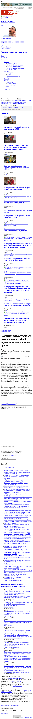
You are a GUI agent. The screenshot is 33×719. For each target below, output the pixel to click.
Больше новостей (6, 330)
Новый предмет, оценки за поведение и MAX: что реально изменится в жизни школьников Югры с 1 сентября (17, 472)
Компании (10, 82)
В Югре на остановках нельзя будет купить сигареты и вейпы (17, 188)
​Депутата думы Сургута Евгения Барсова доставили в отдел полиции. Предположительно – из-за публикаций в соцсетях (18, 636)
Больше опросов (5, 331)
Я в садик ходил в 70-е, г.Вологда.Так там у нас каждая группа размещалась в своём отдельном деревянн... (17, 653)
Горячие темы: (6, 100)
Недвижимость (11, 83)
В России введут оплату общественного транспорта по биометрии (15, 546)
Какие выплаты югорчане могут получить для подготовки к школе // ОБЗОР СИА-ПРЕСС (17, 561)
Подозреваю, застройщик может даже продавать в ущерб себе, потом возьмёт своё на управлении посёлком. (18, 604)
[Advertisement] (16, 428)
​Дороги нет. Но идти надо (13, 580)
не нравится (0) (12, 404)
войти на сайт (11, 455)
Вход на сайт (4, 57)
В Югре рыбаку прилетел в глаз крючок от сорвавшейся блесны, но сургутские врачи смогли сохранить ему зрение (17, 289)
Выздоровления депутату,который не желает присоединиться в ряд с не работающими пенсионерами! (17, 631)
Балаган (6, 86)
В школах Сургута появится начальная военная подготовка (15, 230)
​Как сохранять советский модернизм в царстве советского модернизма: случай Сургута (17, 533)
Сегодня (3, 467)
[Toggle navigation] (1, 59)
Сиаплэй (6, 79)
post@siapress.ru (17, 686)
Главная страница (7, 107)
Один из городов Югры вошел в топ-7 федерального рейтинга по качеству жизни (18, 570)
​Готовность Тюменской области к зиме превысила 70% (16, 128)
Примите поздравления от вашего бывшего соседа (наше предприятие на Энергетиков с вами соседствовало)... (17, 644)
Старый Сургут (8, 77)
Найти (18, 99)
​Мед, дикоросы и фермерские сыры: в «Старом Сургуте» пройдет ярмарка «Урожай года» (18, 520)
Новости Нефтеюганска (14, 66)
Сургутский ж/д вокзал (18, 103)
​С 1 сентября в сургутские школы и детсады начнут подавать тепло (17, 202)
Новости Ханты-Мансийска (15, 68)
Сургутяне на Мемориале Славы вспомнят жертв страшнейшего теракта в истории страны (16, 147)
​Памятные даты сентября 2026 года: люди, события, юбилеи (16, 483)
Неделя (8, 467)
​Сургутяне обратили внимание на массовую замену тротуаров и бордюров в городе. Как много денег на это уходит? (17, 490)
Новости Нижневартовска (15, 65)
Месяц (12, 467)
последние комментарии (12, 584)
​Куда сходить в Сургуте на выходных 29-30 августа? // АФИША (16, 525)
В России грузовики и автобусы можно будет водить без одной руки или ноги (17, 542)
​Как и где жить (10, 523)
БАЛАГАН (7, 89)
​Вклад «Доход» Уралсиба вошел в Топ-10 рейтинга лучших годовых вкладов (16, 539)
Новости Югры (11, 69)
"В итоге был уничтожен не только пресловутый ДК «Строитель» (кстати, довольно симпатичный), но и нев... (18, 593)
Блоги (9, 74)
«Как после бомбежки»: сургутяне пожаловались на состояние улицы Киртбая (16, 671)
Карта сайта (4, 713)
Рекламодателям (15, 705)
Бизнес (6, 80)
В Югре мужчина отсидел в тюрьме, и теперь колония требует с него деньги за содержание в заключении (18, 245)
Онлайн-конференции (13, 76)
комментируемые (18, 586)
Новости (6, 62)
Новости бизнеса (12, 85)
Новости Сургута (12, 63)
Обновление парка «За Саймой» (10, 102)
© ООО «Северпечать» (15, 678)
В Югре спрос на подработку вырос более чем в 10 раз (17, 216)
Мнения (6, 71)
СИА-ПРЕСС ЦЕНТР (15, 681)
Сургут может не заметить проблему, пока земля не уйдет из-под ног (18, 567)
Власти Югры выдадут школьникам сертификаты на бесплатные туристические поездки (16, 529)
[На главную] (11, 14)
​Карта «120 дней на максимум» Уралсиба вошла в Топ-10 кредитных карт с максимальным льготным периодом (18, 498)
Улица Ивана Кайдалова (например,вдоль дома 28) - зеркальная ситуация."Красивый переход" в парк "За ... (18, 667)
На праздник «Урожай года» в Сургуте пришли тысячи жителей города (16, 167)
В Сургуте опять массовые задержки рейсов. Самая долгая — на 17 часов (17, 273)
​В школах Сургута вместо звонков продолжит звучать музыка (17, 259)
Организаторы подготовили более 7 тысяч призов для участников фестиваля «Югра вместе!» (17, 320)
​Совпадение (9, 564)
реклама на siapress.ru (30, 8)
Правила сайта (5, 705)
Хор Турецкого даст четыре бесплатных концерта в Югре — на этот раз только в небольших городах (15, 574)
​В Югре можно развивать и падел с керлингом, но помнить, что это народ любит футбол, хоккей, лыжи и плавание (17, 517)
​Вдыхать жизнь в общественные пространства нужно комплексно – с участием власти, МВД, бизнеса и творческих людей (17, 512)
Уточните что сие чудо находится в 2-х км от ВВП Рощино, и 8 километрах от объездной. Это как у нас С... (18, 613)
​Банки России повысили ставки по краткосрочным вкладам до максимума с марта (17, 557)
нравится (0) (4, 404)
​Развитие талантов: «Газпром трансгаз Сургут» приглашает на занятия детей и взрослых (17, 536)
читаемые (5, 586)
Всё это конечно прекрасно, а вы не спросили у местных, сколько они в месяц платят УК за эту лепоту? (18, 622)
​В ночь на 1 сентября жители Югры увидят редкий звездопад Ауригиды (17, 305)
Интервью (10, 72)
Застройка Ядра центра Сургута (21, 100)
